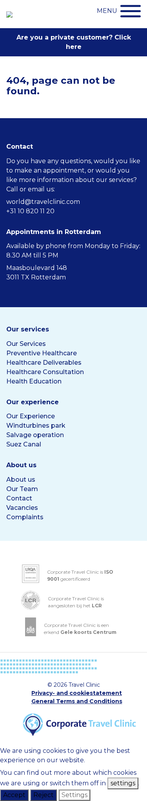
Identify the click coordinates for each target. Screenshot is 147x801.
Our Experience (30, 416)
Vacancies (22, 507)
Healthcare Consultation (45, 372)
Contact (19, 498)
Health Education (34, 381)
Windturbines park (35, 425)
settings (123, 783)
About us (20, 479)
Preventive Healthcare (41, 353)
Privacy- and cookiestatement (76, 693)
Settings (74, 795)
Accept (14, 795)
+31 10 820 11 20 (30, 211)
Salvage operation (35, 435)
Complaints (25, 517)
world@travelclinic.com (43, 201)
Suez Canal (23, 444)
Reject (43, 795)
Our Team (22, 489)
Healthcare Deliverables (44, 362)
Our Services (26, 343)
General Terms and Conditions (76, 701)
